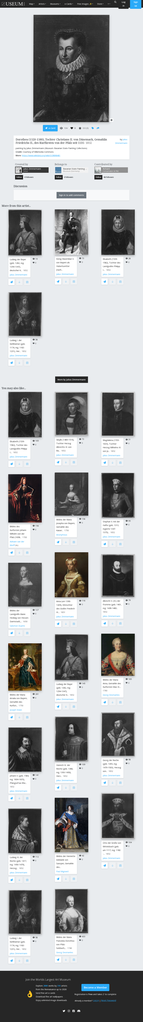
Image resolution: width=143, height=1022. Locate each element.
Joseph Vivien (16, 710)
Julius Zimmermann (18, 274)
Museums (54, 4)
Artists (42, 4)
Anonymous (61, 534)
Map (31, 4)
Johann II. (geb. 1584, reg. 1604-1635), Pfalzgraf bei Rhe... (19, 779)
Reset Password (108, 1000)
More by (72, 379)
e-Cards (68, 4)
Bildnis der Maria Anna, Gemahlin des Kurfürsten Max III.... (112, 683)
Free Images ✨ (84, 4)
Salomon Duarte (17, 625)
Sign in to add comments (71, 195)
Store (99, 4)
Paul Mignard (62, 871)
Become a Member (95, 987)
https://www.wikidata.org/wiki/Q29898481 (41, 155)
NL (17, 545)
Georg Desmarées (64, 952)
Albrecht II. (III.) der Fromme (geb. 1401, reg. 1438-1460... (112, 604)
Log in (96, 1000)
